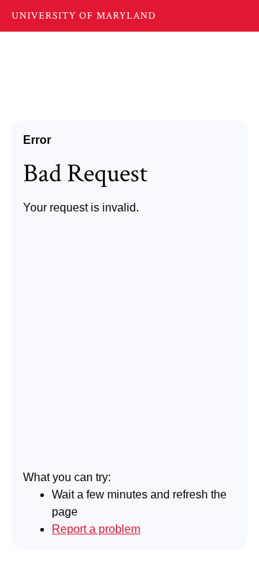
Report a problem (96, 529)
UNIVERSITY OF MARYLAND (84, 15)
